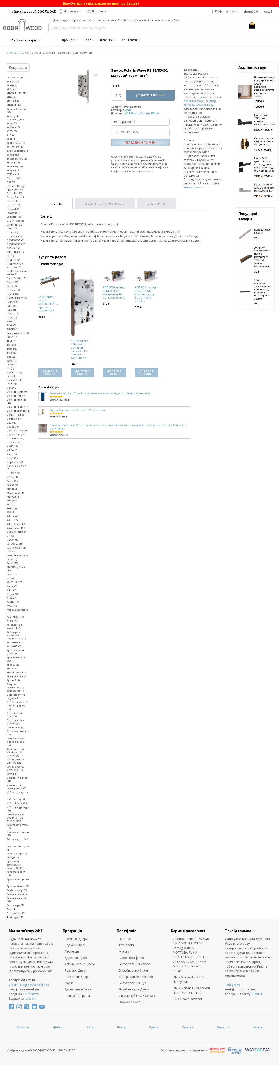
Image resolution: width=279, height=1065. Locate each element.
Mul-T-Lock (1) (15, 442)
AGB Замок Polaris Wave (142, 113)
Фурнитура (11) (15, 917)
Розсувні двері (75, 970)
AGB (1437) (13, 81)
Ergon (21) (12, 282)
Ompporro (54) (15, 462)
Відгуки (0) (156, 204)
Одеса (153, 1027)
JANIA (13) (12, 360)
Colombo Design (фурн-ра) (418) (16, 188)
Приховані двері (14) (16, 873)
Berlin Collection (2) (18, 150)
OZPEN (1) (12, 477)
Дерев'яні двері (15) (16, 707)
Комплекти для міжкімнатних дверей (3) (15, 752)
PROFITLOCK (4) (15, 492)
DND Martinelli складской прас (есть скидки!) (191, 990)
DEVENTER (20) (15, 224)
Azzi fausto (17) (15, 146)
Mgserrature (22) (16, 434)
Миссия (124, 951)
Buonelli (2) (13, 170)
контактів (31, 994)
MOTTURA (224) (15, 438)
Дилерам (251, 11)
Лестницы (72, 951)
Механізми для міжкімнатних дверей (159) (15, 817)
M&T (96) (12, 388)
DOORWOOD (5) (15, 240)
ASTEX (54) (12, 131)
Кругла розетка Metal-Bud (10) (15, 768)
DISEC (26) (12, 228)
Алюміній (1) (14, 646)
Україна (187, 1027)
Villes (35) (12, 590)
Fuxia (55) (12, 309)
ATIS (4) (11, 135)
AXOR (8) (11, 139)
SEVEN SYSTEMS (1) (17, 531)
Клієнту (106, 40)
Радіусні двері (75, 945)
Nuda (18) (12, 454)
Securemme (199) (16, 528)
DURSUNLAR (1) (15, 252)
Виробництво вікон (133, 970)
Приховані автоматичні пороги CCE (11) (16, 865)
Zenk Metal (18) (15, 616)
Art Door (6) (13, 127)
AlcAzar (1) (13, 89)
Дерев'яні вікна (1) (17, 701)
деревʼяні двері (194, 101)
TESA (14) (12, 559)
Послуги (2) (13, 857)
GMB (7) (11, 321)
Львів (121, 1027)
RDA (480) (12, 500)
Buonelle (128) (15, 166)
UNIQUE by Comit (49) (16, 569)
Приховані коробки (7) (18, 881)
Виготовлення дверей (135, 964)
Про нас (125, 939)
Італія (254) (13, 620)
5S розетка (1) (15, 77)
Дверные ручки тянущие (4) (16, 696)
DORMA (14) (13, 248)
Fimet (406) (13, 294)
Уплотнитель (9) (16, 913)
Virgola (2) (12, 594)
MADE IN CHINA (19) (17, 392)
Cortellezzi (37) (15, 216)
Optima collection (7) (16, 467)
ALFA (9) (11, 97)
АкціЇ (268, 11)
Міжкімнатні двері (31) (17, 779)
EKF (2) (10, 256)
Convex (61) (13, 212)
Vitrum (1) (12, 598)
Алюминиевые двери (80, 964)
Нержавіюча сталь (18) (17, 826)
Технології (126, 945)
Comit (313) (13, 201)
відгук (31, 998)
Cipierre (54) (13, 178)
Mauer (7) (12, 422)
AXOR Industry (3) (16, 142)
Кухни (69, 983)
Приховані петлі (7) (18, 886)
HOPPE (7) (12, 337)
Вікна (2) (12, 668)
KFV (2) (10, 368)
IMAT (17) (12, 352)
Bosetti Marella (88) (17, 158)
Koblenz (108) (14, 372)
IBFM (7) (11, 341)
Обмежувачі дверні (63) (18, 834)
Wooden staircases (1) (17, 611)
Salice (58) (12, 520)
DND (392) (12, 232)
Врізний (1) (13, 680)
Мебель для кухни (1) (17, 794)
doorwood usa (129, 1002)
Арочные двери (76, 939)
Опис (57, 204)
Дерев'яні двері (76, 958)
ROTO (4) (12, 508)
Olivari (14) (13, 458)
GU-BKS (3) (13, 329)
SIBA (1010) (13, 539)
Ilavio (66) (12, 348)
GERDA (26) (13, 313)
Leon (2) (11, 376)
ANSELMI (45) (14, 105)
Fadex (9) (12, 286)
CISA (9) (11, 182)
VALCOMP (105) (15, 582)
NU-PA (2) (12, 450)
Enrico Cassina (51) (17, 278)
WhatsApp (41, 985)
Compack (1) (13, 209)
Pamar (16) (13, 480)
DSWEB (256, 994)
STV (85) (11, 551)
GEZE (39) (12, 317)
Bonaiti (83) (13, 154)
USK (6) (10, 578)
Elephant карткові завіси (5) (17, 273)
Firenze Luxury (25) (17, 297)
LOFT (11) (12, 384)
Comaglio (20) (14, 193)
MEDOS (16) (13, 426)
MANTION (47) (14, 418)
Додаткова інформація (104, 204)
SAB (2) (11, 512)
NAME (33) (12, 446)
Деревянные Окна (78, 989)
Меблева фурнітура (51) (18, 809)
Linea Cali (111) (15, 380)
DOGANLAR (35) (15, 236)
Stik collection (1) (16, 547)
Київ (90, 1027)
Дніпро (58, 1027)
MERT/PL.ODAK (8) (17, 430)
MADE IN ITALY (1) (16, 395)
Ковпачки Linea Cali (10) (18, 733)
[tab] (58, 203)
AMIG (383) (13, 101)
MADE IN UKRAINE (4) (18, 411)
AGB (21, 52)
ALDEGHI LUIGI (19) (17, 93)
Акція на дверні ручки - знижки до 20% (139, 3)
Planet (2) (12, 488)
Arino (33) (12, 123)
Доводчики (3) (15, 727)
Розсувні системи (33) (17, 900)
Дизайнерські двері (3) (15, 715)
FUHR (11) (12, 305)
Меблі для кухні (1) (18, 799)
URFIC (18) (12, 574)
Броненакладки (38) (16, 659)
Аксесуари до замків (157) (14, 626)
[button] (95, 75)
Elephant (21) (14, 260)
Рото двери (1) (15, 905)
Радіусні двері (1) (17, 890)
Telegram (25, 985)
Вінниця (23, 1027)
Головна (11, 52)
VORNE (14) (13, 601)
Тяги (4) (11, 909)
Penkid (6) (12, 484)
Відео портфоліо (131, 958)
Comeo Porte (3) (16, 197)
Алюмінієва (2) (15, 642)
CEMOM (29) (13, 174)
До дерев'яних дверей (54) (15, 722)
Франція (223, 1027)
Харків (257, 1027)
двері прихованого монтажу (200, 103)
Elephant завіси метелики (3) (15, 265)
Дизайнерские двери (134, 989)
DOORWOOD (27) (16, 244)
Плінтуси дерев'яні (78, 996)
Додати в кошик (150, 95)
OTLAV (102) (13, 473)
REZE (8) (11, 504)
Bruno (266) (13, 162)
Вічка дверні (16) (17, 676)
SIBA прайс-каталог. (188, 999)
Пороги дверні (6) (17, 853)
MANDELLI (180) (15, 414)
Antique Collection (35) (17, 110)
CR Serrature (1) (15, 220)
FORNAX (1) (13, 301)
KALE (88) (12, 364)
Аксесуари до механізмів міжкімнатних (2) (17, 635)
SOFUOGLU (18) (15, 543)
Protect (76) (13, 496)
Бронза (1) (13, 664)
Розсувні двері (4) (17, 894)
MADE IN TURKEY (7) (18, 407)
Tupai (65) (12, 563)
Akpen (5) (12, 85)
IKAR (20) (12, 345)
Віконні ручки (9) (17, 672)
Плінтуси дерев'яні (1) (17, 841)
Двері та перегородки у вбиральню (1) (15, 687)
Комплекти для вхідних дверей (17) (16, 742)
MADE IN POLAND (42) (16, 401)
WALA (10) (12, 605)
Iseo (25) (11, 356)
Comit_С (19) (13, 205)
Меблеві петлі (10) (17, 803)
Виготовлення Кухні (133, 983)
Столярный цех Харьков (137, 996)
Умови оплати (193, 187)
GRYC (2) (11, 325)
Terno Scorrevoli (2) (18, 555)
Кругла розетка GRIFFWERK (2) (15, 761)
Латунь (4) (12, 773)
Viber (13, 985)
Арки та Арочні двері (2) (15, 652)
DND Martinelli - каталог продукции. (191, 979)
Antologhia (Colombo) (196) (16, 118)
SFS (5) (10, 535)
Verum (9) (12, 586)
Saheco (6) (12, 516)
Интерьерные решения (136, 977)
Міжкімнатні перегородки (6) (16, 786)
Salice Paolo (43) (16, 524)
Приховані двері (76, 977)
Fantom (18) (13, 290)
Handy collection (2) (18, 333)
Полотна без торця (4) (18, 848)
